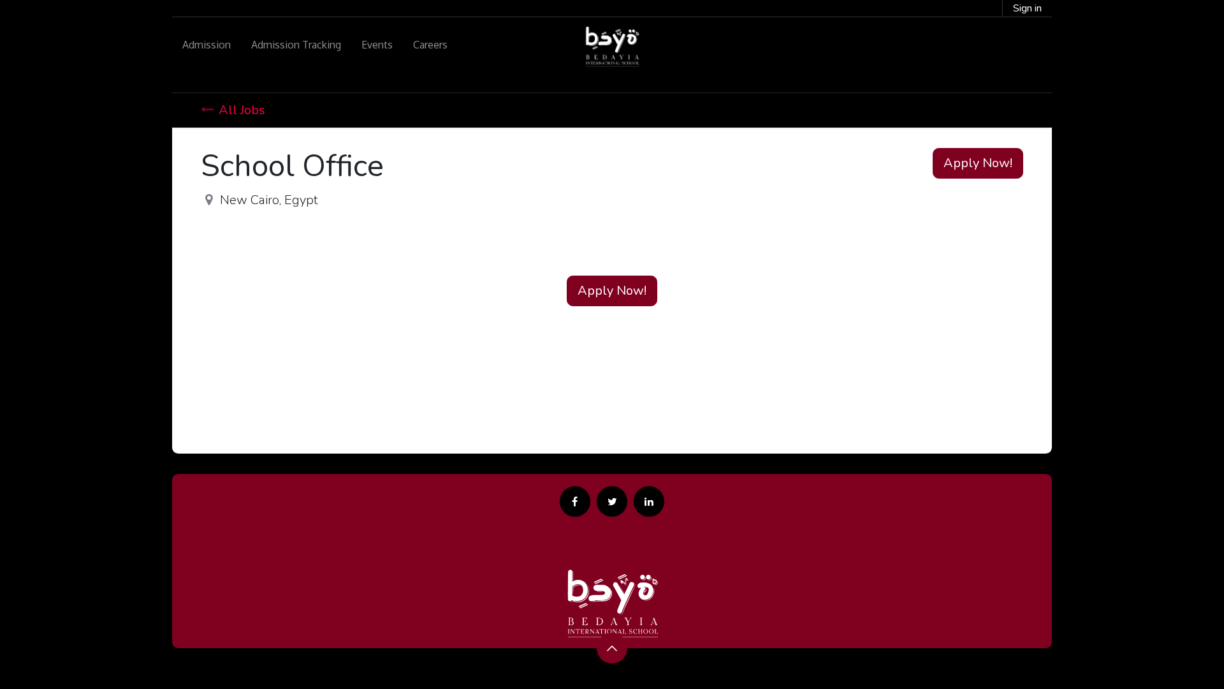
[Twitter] (612, 501)
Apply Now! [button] (977, 163)
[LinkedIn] (649, 501)
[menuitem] (206, 44)
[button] (612, 648)
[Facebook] (575, 501)
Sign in (1027, 8)
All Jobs (242, 110)
